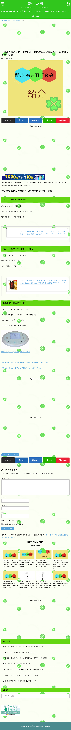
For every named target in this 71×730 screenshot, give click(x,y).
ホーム (3, 11)
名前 (3, 497)
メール (4, 505)
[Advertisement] (35, 36)
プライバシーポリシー (64, 11)
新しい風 (35, 4)
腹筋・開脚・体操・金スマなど (14, 11)
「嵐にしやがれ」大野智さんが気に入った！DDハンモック (21, 368)
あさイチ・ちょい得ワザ (45, 11)
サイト (3, 513)
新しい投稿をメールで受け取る (13, 524)
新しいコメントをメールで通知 (13, 520)
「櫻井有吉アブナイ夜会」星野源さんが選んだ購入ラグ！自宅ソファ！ (25, 362)
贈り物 (55, 11)
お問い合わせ (35, 16)
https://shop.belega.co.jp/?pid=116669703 (15, 352)
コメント (5, 478)
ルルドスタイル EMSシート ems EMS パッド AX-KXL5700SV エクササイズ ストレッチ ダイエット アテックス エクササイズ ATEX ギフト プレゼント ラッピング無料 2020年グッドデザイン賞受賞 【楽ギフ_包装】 (42, 233)
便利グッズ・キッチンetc (31, 11)
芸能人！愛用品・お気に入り (10, 454)
